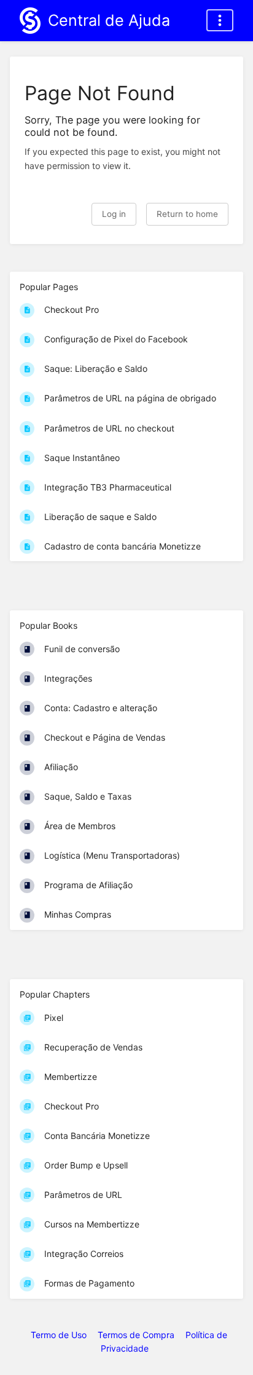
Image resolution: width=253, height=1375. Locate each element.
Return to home (187, 214)
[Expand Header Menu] (219, 20)
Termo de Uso (59, 1335)
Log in (114, 214)
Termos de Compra (136, 1335)
